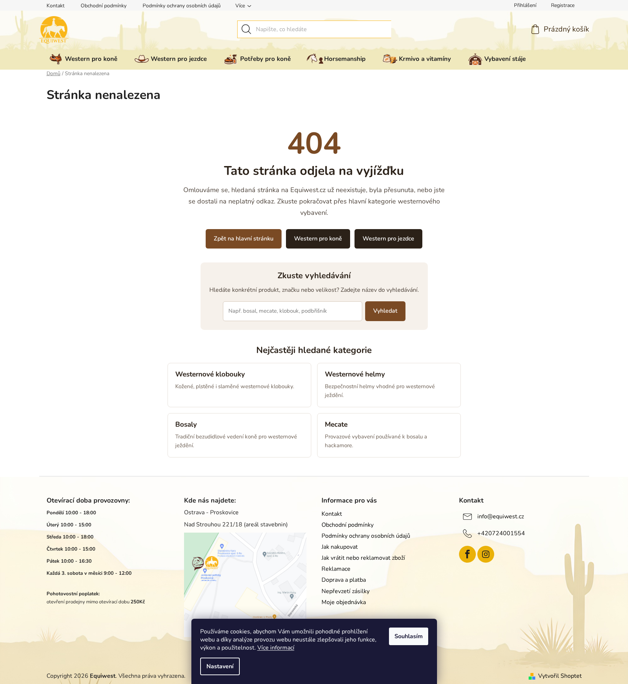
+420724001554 (501, 533)
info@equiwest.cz (500, 516)
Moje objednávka (344, 602)
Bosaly (186, 424)
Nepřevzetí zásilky (346, 591)
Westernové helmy (355, 374)
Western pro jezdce (388, 239)
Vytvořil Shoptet (560, 676)
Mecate (336, 424)
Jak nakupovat (340, 547)
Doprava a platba (344, 580)
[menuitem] (82, 59)
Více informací (275, 648)
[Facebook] (467, 554)
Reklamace (336, 569)
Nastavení (220, 666)
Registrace (562, 5)
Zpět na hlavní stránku (243, 239)
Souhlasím (408, 636)
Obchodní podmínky (103, 5)
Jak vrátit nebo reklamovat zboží (363, 558)
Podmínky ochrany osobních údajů (182, 5)
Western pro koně (318, 239)
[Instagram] (485, 554)
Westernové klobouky (210, 374)
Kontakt (56, 5)
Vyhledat (385, 311)
